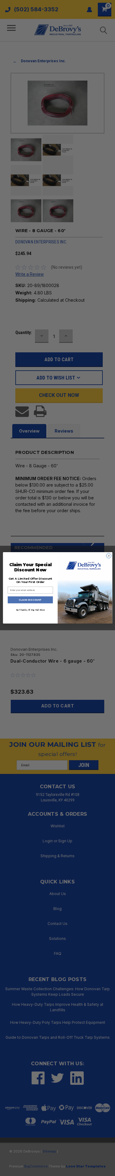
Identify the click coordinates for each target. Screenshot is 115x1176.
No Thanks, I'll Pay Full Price (30, 610)
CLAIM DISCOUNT (30, 600)
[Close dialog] (108, 555)
